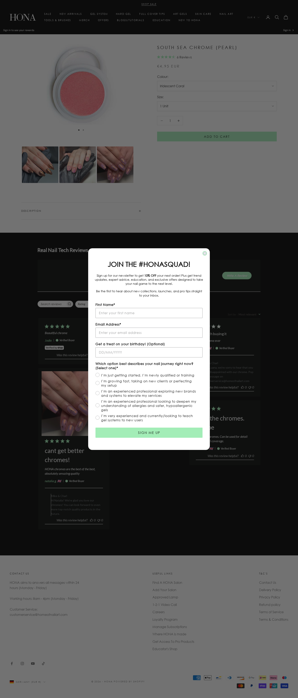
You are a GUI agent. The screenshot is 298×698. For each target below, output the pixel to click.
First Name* (105, 304)
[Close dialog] (205, 253)
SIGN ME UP (149, 432)
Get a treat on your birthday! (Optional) (130, 344)
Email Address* (108, 324)
